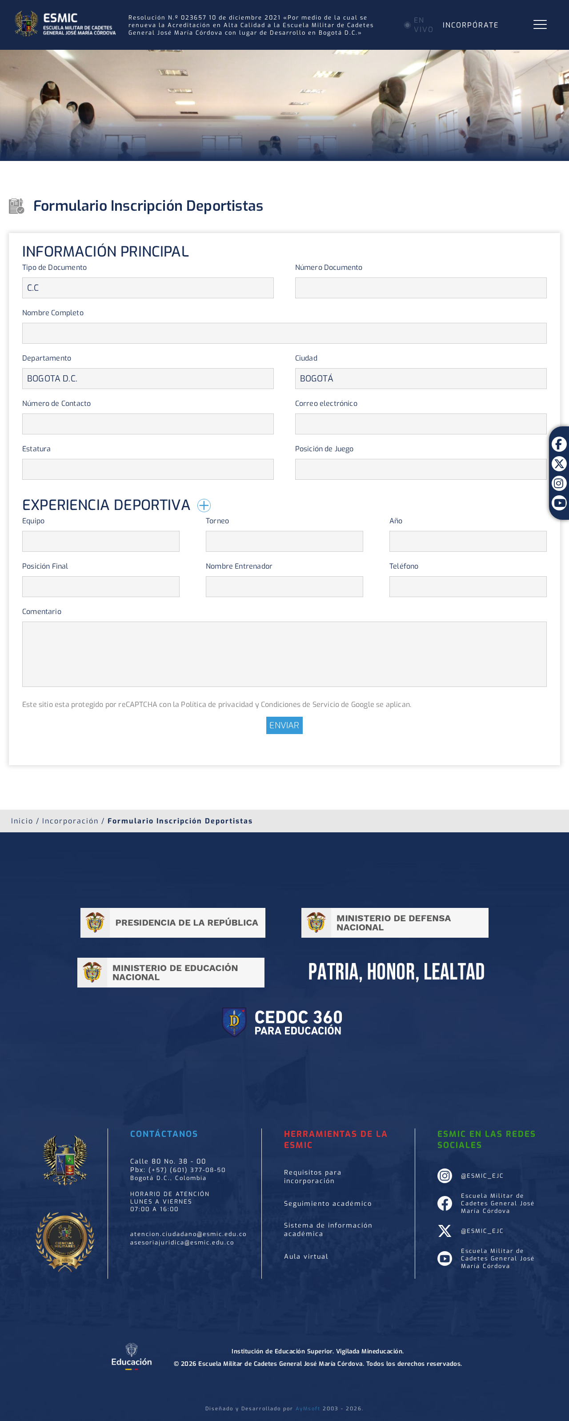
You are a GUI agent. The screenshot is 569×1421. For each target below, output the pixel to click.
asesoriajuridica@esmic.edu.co (182, 1242)
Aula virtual (306, 1256)
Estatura (36, 449)
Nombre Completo (53, 312)
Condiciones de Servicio (300, 704)
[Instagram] (559, 476)
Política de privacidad (217, 704)
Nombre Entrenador (239, 566)
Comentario (41, 611)
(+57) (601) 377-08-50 (187, 1170)
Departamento (46, 358)
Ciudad (306, 358)
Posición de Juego (324, 449)
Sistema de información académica (328, 1229)
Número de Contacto (56, 403)
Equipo (33, 521)
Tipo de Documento (54, 267)
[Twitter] (559, 457)
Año (396, 521)
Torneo (217, 521)
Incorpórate (471, 25)
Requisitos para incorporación (313, 1176)
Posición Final (45, 566)
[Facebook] (559, 437)
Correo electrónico (326, 403)
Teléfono (403, 566)
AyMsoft (308, 1408)
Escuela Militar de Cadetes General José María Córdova (498, 1203)
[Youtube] (559, 496)
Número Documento (329, 267)
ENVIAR (284, 725)
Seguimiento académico (328, 1204)
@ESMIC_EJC (482, 1176)
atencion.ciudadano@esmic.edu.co (188, 1234)
